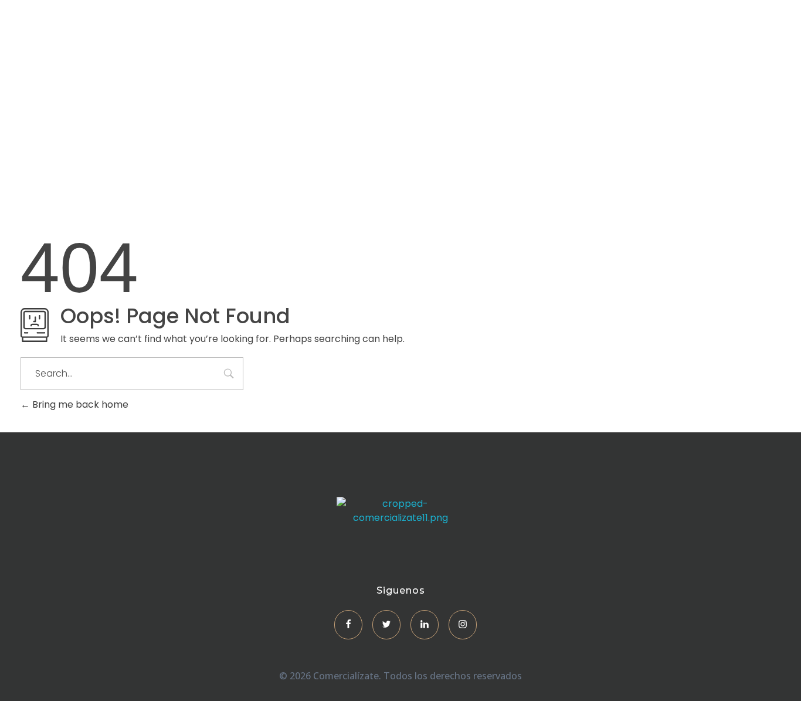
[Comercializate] (105, 67)
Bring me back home (79, 404)
